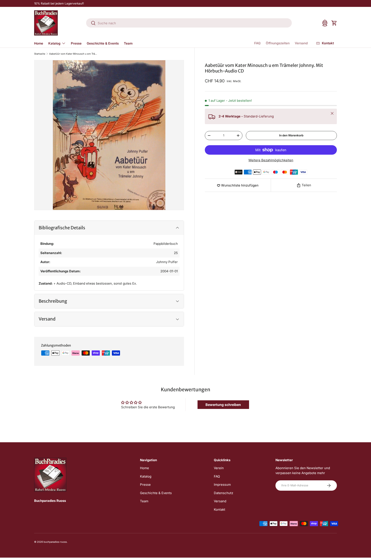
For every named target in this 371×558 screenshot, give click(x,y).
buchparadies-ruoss (55, 541)
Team (128, 43)
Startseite (39, 54)
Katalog (54, 43)
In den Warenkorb (291, 135)
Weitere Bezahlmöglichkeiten (270, 160)
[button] (334, 23)
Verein (219, 468)
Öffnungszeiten (278, 43)
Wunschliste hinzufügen (239, 185)
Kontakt (219, 509)
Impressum (222, 484)
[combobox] (189, 23)
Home (38, 43)
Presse (76, 43)
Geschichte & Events (103, 43)
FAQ (257, 43)
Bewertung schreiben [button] (223, 404)
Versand (301, 43)
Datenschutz (223, 493)
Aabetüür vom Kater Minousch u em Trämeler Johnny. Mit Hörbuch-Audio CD (73, 54)
